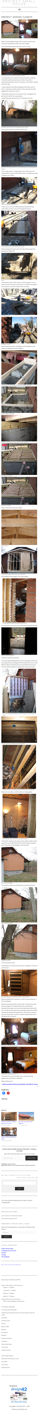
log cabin (23, 1165)
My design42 (5, 1257)
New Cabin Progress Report (9, 1218)
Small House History (6, 1338)
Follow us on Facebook (11, 1264)
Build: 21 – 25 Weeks (8, 1296)
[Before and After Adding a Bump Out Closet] (9, 1116)
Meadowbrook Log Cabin (30, 1165)
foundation (18, 1165)
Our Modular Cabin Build (8, 1307)
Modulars (3, 1335)
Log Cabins (9, 1164)
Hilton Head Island (7, 1248)
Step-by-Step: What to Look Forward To (12, 1285)
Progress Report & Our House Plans (10, 1299)
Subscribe (31, 1158)
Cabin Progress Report (7, 1355)
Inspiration (4, 1341)
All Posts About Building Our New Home (13, 1301)
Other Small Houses (6, 1344)
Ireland (3, 1252)
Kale (13, 1409)
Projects (14, 1164)
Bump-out (10, 1165)
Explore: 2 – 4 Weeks (8, 1287)
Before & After (5, 1326)
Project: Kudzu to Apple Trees (25, 1177)
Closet (14, 1165)
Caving (3, 1255)
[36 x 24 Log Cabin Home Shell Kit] (26, 1116)
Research (3, 1329)
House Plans (4, 1332)
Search (19, 1188)
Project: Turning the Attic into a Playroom (17, 1175)
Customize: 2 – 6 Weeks (9, 1290)
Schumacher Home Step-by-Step (10, 1358)
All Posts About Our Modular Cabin (11, 1215)
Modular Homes (5, 1367)
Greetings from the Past (8, 1250)
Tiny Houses (4, 1347)
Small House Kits (5, 1320)
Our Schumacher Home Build (8, 1310)
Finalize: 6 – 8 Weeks (8, 1293)
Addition (6, 1165)
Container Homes (6, 1350)
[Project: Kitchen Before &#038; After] (9, 1131)
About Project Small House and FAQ (10, 1279)
